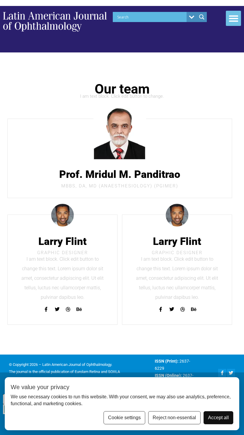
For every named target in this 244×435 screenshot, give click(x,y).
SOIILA (114, 371)
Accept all (218, 417)
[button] (233, 18)
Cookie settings (124, 417)
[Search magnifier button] (202, 17)
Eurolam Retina (87, 371)
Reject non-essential (174, 417)
